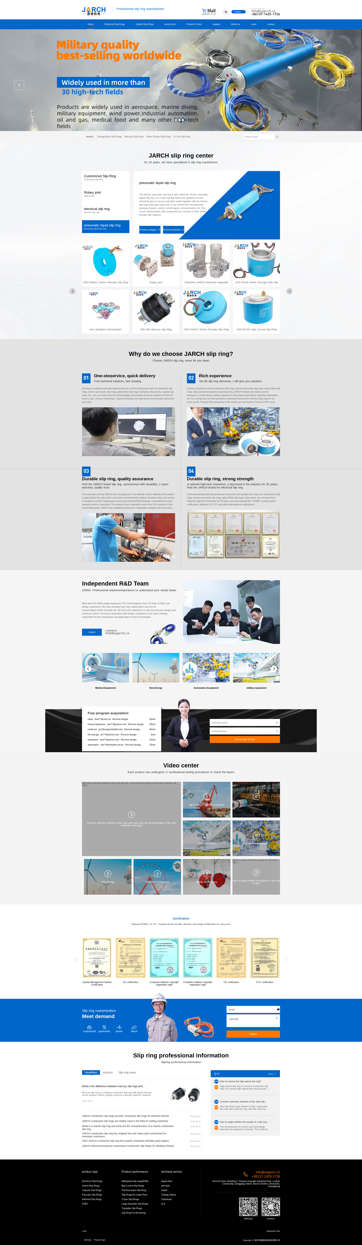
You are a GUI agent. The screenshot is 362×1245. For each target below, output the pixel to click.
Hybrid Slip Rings (145, 24)
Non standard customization (105, 314)
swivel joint (170, 24)
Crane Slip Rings (130, 1199)
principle (165, 1186)
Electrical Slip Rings (114, 24)
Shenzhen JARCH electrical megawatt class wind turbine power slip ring (206, 286)
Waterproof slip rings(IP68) (135, 1181)
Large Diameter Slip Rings (135, 1204)
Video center (181, 765)
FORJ (85, 1204)
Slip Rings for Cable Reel (134, 1195)
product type (90, 1171)
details (105, 281)
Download (166, 1199)
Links (84, 1231)
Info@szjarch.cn (263, 11)
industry (108, 1072)
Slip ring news (127, 1072)
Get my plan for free (245, 739)
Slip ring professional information (181, 1055)
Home (91, 24)
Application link (273, 1231)
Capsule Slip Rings (92, 1190)
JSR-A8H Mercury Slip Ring (156, 314)
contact (270, 24)
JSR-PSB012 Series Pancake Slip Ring (105, 265)
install (164, 1190)
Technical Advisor (173, 223)
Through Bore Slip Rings (109, 136)
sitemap (87, 1240)
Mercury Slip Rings (134, 136)
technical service (171, 1171)
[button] (176, 120)
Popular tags (99, 1240)
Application (167, 1181)
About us (235, 24)
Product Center (194, 24)
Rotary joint (147, 183)
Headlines (91, 1072)
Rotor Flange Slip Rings (159, 136)
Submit (253, 1034)
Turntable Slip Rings (132, 1208)
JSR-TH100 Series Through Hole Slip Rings (256, 286)
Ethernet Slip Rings (92, 1199)
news (253, 24)
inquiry (92, 632)
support (216, 24)
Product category (150, 223)
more (272, 1074)
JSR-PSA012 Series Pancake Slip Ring (206, 312)
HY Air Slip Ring (182, 136)
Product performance (135, 1171)
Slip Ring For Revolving (134, 1213)
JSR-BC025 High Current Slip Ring (256, 314)
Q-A (163, 1204)
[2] (181, 80)
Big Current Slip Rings (133, 1186)
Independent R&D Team (115, 583)
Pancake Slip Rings (92, 1195)
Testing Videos (168, 1195)
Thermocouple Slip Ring (134, 1190)
